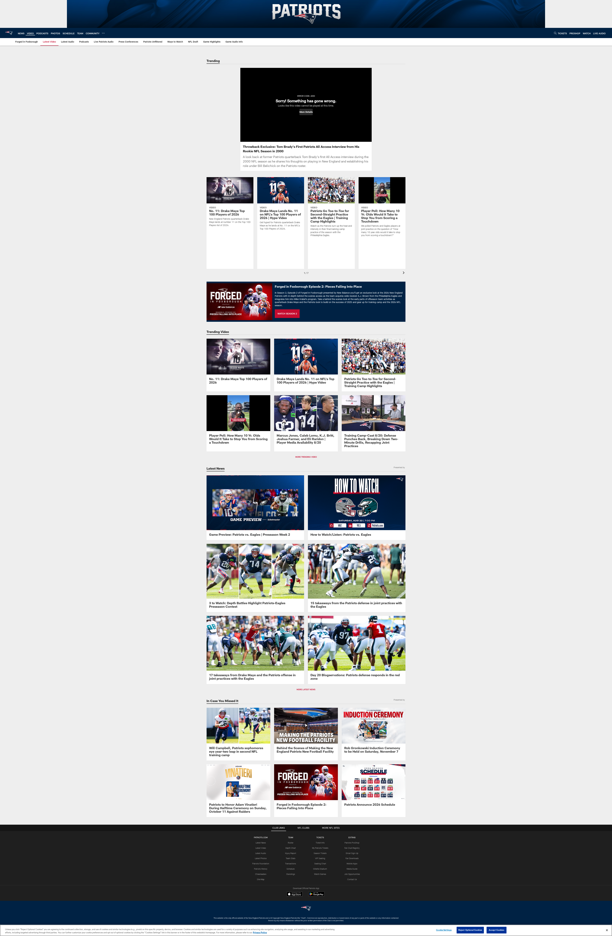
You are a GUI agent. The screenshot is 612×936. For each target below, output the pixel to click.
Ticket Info (320, 843)
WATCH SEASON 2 (287, 313)
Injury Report (290, 853)
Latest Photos (261, 858)
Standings (290, 874)
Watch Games (320, 874)
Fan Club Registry (352, 848)
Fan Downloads (352, 858)
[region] (306, 930)
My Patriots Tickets (320, 848)
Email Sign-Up (352, 853)
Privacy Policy (260, 932)
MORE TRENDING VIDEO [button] (306, 457)
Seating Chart (320, 863)
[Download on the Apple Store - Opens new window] (294, 894)
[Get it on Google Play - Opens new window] (316, 896)
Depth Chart (290, 848)
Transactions (290, 863)
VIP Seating (320, 858)
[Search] (555, 33)
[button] (306, 112)
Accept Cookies (496, 930)
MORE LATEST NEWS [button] (306, 689)
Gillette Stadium (320, 869)
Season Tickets (320, 853)
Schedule (291, 869)
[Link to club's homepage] (9, 33)
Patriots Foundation (260, 863)
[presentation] (404, 273)
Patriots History (260, 869)
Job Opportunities (352, 874)
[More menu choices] (103, 33)
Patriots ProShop (352, 843)
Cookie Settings (444, 930)
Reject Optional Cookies (470, 930)
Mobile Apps (352, 863)
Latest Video (260, 848)
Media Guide (352, 869)
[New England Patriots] (306, 908)
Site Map (260, 879)
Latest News (261, 843)
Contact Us (352, 879)
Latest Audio (260, 853)
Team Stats (290, 858)
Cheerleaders (260, 874)
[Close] (606, 930)
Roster (290, 843)
